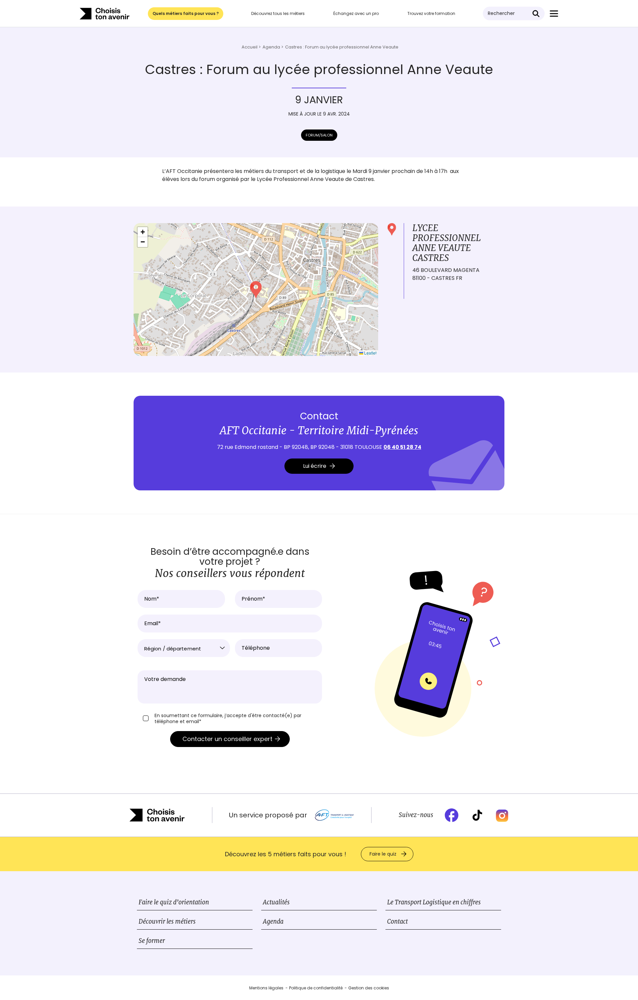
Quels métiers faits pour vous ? (186, 13)
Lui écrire (314, 466)
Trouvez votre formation (431, 13)
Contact (397, 921)
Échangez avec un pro (356, 13)
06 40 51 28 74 (402, 447)
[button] (255, 289)
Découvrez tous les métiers (278, 13)
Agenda (273, 921)
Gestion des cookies (368, 988)
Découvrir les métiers (167, 921)
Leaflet (369, 353)
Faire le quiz (383, 854)
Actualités (276, 902)
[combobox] (184, 648)
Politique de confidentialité (316, 988)
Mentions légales (266, 988)
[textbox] (183, 648)
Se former (152, 941)
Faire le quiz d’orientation (174, 902)
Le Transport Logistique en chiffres (434, 902)
